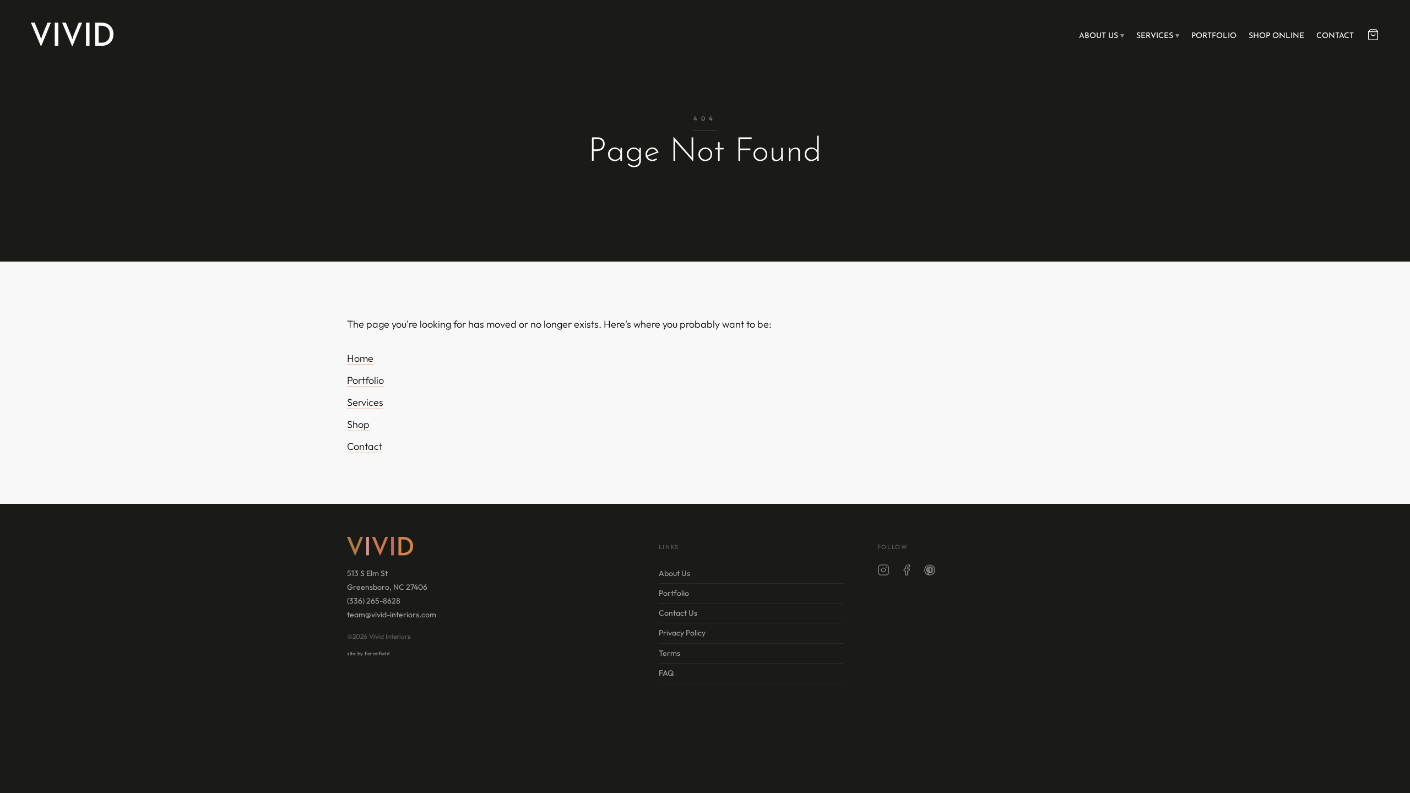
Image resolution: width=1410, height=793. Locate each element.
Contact (1335, 36)
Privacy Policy (682, 633)
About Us (1098, 36)
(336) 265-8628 (373, 601)
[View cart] (1373, 35)
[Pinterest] (930, 572)
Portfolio (1214, 36)
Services (1154, 36)
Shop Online (1276, 36)
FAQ (666, 673)
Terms (669, 653)
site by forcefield (368, 653)
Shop (358, 424)
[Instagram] (883, 572)
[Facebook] (907, 572)
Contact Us (678, 613)
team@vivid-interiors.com (391, 615)
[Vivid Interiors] (72, 34)
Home (360, 358)
